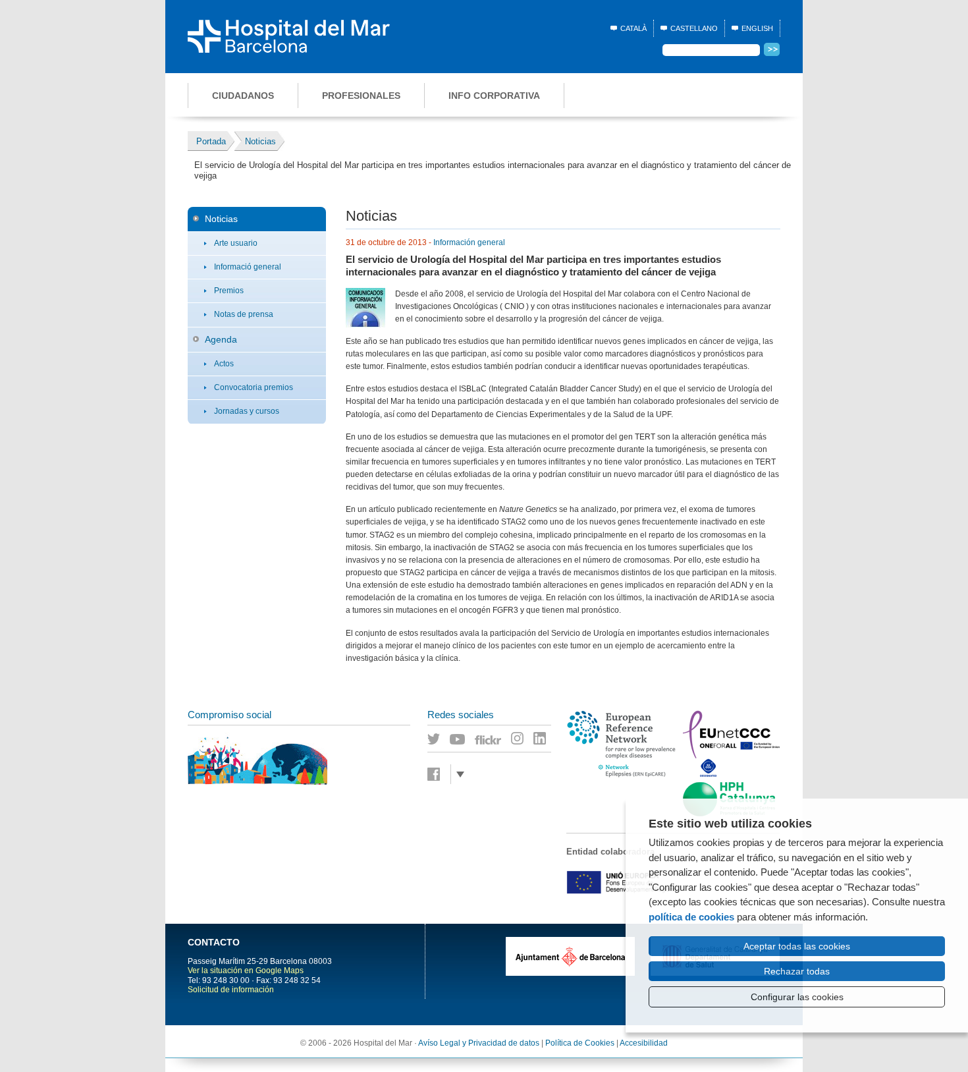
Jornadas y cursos (246, 411)
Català (633, 28)
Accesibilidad (644, 1043)
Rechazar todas (797, 971)
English (757, 28)
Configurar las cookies (797, 997)
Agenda (221, 339)
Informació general (247, 266)
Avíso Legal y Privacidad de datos (478, 1043)
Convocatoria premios (253, 387)
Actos (224, 363)
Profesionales (361, 95)
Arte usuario (235, 243)
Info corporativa (494, 95)
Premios (229, 290)
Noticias (221, 218)
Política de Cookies (579, 1043)
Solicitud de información (231, 989)
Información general (469, 242)
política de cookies (691, 916)
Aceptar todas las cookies (796, 946)
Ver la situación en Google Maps (246, 970)
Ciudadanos (243, 95)
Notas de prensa (243, 314)
